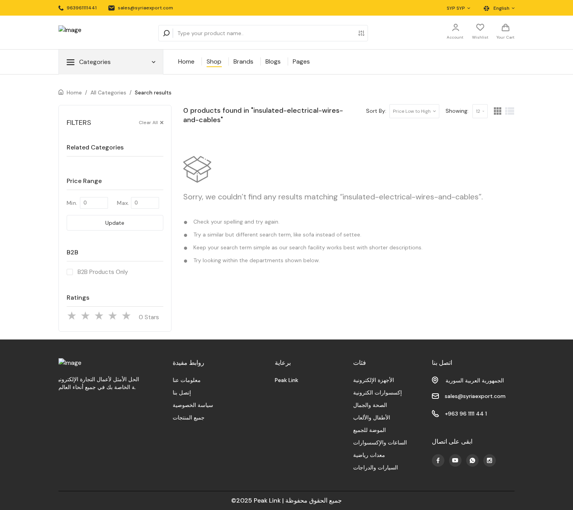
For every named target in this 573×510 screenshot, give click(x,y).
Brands (243, 61)
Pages (301, 61)
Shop (214, 61)
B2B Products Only (103, 272)
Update (114, 222)
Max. (123, 202)
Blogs (273, 61)
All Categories (108, 92)
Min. (72, 202)
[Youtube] (438, 460)
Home (186, 61)
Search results (153, 92)
